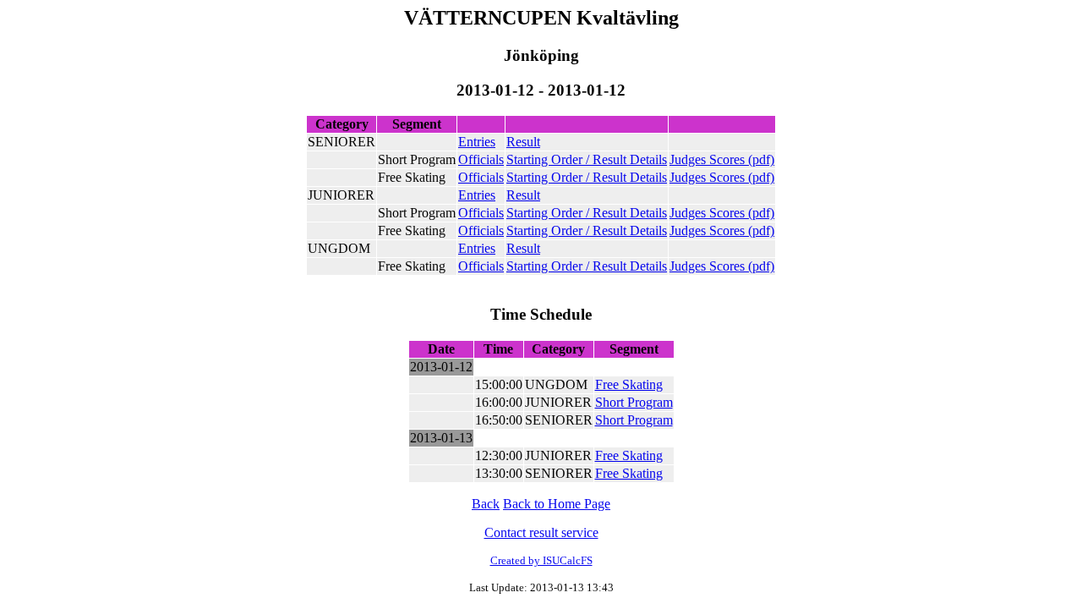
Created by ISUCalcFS (541, 560)
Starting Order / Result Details (586, 159)
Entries (476, 141)
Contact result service (541, 532)
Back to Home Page (556, 504)
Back (486, 504)
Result (523, 141)
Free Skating (629, 384)
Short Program (634, 402)
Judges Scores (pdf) (721, 159)
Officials (481, 159)
